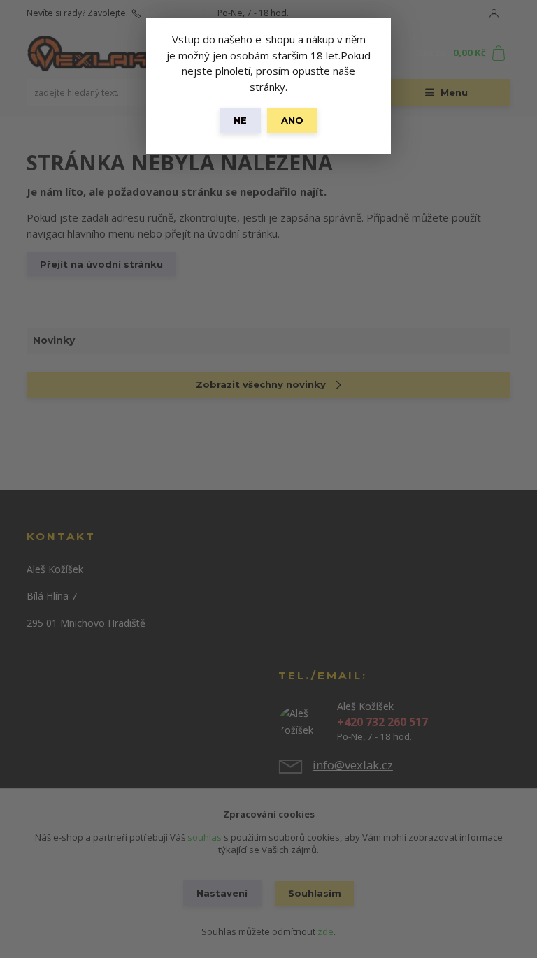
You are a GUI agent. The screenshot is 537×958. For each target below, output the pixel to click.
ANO (292, 120)
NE (240, 120)
